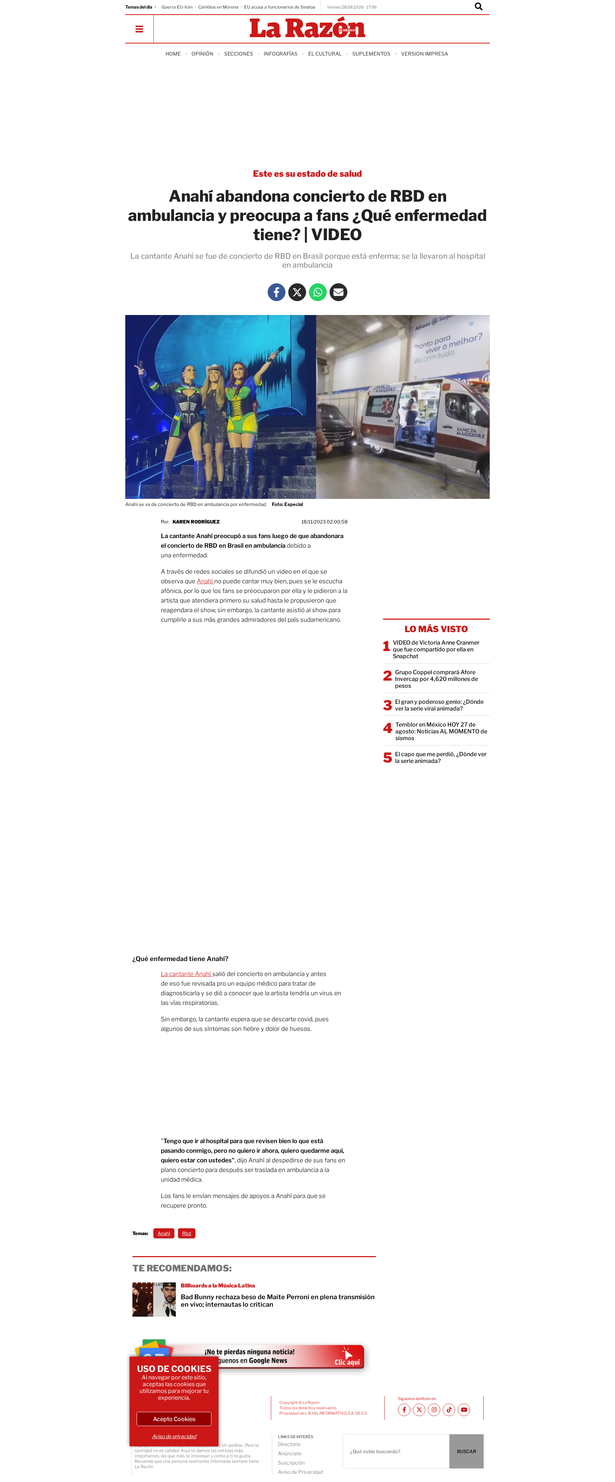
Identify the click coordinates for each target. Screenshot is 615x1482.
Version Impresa (424, 54)
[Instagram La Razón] (434, 1410)
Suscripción (291, 1463)
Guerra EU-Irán (177, 7)
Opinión (202, 54)
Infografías (281, 54)
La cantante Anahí (186, 973)
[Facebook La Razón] (276, 292)
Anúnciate (289, 1453)
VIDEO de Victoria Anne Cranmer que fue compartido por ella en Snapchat (436, 649)
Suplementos (371, 54)
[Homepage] (307, 27)
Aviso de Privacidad (300, 1472)
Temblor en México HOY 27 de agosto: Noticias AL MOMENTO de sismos (441, 731)
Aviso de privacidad (174, 1436)
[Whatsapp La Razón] (318, 292)
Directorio (289, 1444)
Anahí (205, 581)
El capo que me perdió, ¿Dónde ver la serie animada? (441, 757)
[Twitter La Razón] (297, 292)
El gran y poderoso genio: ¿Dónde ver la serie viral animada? (439, 705)
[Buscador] (479, 7)
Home (173, 54)
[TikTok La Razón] (449, 1410)
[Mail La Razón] (338, 292)
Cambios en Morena (218, 7)
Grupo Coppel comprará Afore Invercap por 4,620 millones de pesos (436, 679)
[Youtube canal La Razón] (464, 1410)
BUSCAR (466, 1451)
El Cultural (325, 54)
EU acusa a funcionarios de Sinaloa (279, 7)
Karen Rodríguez (196, 522)
